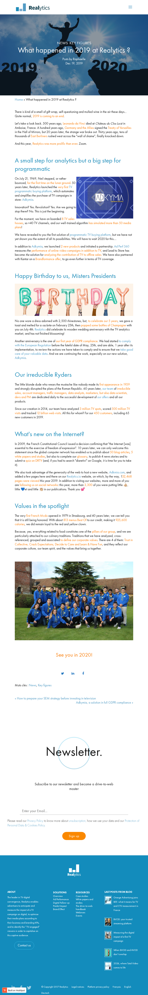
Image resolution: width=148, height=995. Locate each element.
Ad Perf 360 (121, 246)
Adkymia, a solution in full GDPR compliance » (104, 702)
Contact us (24, 945)
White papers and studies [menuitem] (84, 901)
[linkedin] (72, 673)
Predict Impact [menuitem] (60, 906)
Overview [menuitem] (58, 896)
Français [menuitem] (117, 987)
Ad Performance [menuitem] (61, 899)
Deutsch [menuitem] (45, 993)
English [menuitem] (127, 987)
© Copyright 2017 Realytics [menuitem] (54, 987)
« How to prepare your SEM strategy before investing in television (55, 698)
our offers (103, 397)
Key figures (80, 43)
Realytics (40, 329)
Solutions (60, 892)
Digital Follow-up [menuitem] (61, 903)
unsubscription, (77, 821)
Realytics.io (74, 476)
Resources (83, 892)
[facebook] (83, 673)
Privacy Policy (35, 821)
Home (19, 100)
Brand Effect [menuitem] (59, 909)
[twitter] (62, 673)
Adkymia (27, 199)
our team (107, 388)
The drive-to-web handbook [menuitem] (84, 908)
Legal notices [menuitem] (77, 987)
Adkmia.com (117, 472)
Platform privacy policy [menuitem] (98, 987)
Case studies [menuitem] (82, 896)
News (62, 43)
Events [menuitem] (79, 916)
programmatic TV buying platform (90, 235)
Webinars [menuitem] (80, 912)
